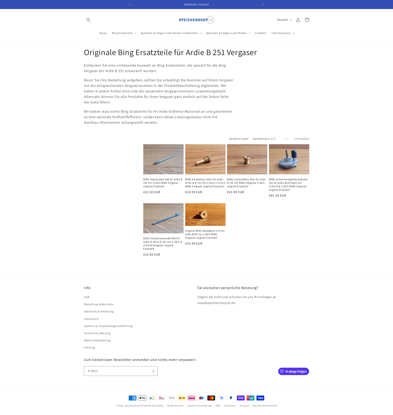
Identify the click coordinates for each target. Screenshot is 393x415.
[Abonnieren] (152, 371)
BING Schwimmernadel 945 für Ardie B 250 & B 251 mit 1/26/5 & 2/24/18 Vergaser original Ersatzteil (162, 244)
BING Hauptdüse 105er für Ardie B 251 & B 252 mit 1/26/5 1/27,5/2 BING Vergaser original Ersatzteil (205, 183)
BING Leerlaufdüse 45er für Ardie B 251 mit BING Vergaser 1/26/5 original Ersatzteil (246, 183)
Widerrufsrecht (175, 405)
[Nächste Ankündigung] (263, 4)
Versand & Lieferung (97, 333)
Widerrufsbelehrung (97, 340)
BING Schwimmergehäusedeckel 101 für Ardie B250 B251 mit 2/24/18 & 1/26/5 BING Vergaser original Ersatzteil (288, 185)
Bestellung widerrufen (99, 304)
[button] (88, 19)
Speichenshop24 (133, 405)
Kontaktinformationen (265, 405)
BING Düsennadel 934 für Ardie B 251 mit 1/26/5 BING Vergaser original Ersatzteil (163, 183)
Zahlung (89, 347)
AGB (86, 297)
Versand (244, 405)
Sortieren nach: (239, 139)
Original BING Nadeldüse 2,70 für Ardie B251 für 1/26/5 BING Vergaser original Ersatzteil (205, 234)
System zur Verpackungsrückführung (108, 326)
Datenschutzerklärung (99, 311)
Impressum (91, 319)
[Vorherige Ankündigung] (129, 4)
